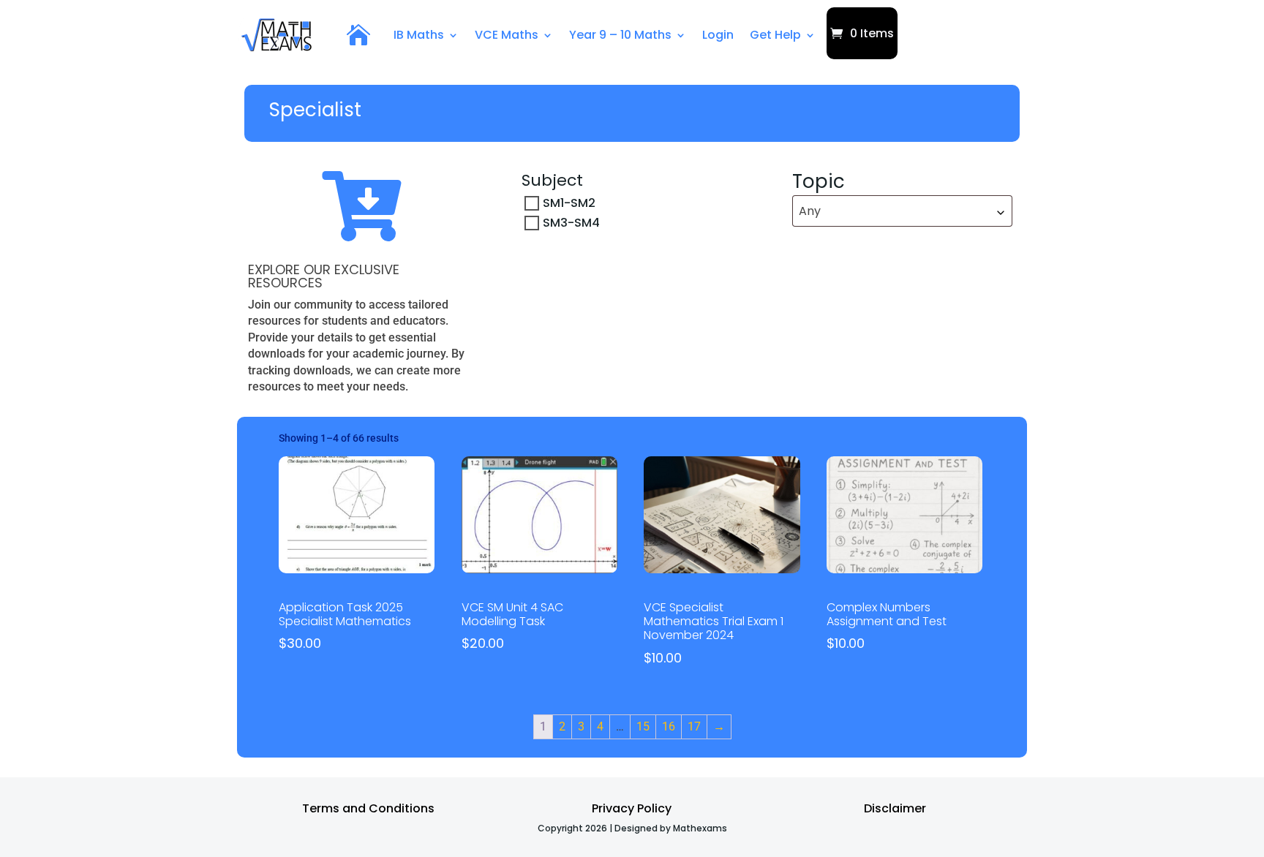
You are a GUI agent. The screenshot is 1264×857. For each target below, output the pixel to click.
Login (718, 34)
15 (643, 726)
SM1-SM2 (569, 203)
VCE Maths (506, 34)
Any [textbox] (810, 211)
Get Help (775, 34)
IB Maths (419, 34)
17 (694, 726)
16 (668, 726)
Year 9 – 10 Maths (620, 34)
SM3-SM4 (571, 222)
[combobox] (902, 211)
